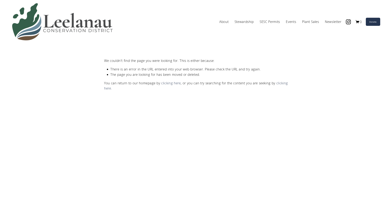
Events (291, 21)
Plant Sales (310, 21)
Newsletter (333, 21)
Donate (373, 21)
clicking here (171, 83)
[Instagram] (348, 22)
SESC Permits (270, 21)
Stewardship (244, 21)
